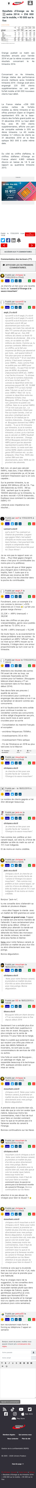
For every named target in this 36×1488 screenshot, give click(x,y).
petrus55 (19, 1313)
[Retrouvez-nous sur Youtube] (21, 1409)
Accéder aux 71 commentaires (18, 252)
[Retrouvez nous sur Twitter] (30, 1409)
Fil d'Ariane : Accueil (9, 1472)
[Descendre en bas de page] (16, 280)
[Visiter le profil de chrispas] (2, 275)
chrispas (19, 275)
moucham (20, 757)
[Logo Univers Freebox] (18, 3)
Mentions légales (9, 1435)
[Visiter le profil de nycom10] (2, 302)
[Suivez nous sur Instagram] (15, 1414)
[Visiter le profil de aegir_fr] (2, 591)
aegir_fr (19, 590)
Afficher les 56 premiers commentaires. (19, 266)
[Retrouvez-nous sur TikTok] (12, 1409)
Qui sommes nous (25, 1435)
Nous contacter (12, 1439)
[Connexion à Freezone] (30, 3)
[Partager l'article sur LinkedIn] (14, 241)
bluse (18, 660)
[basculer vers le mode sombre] (9, 3)
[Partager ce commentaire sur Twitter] (12, 280)
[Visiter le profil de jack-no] (2, 813)
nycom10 (19, 301)
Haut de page (17, 1464)
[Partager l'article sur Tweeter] (3, 241)
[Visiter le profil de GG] (2, 1001)
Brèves (31, 1472)
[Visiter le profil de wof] (2, 518)
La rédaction (30, 234)
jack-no (19, 812)
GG (17, 1000)
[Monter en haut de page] (20, 280)
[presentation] (2, 1363)
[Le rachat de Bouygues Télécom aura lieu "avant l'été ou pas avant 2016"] (4, 245)
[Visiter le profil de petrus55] (2, 1314)
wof (17, 518)
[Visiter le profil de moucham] (2, 758)
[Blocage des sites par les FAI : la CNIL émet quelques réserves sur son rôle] (32, 245)
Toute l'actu (23, 1472)
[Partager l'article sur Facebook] (8, 241)
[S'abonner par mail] (19, 241)
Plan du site (26, 1439)
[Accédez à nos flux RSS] (5, 1409)
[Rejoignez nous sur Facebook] (6, 1414)
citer (7, 281)
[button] (2, 1363)
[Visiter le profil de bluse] (2, 660)
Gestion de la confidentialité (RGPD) (15, 1448)
